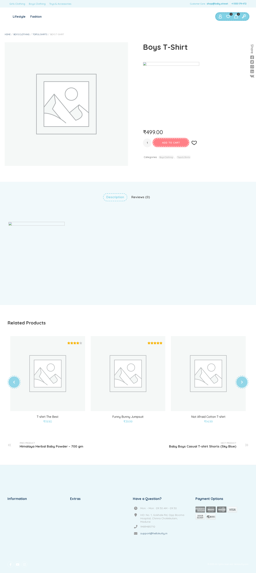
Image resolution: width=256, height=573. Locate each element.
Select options (39, 406)
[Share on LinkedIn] (252, 71)
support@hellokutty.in (153, 533)
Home (7, 34)
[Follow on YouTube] (17, 564)
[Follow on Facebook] (10, 564)
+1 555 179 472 (238, 3)
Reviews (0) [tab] (140, 197)
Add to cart (171, 142)
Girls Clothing (17, 3)
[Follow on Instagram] (24, 564)
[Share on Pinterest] (252, 67)
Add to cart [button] (119, 406)
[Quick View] (48, 406)
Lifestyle (19, 16)
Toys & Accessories (60, 3)
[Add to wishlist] (194, 142)
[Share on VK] (252, 76)
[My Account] (220, 16)
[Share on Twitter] (252, 62)
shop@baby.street (217, 3)
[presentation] (14, 382)
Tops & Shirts (40, 34)
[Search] (244, 16)
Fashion (36, 16)
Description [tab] (115, 197)
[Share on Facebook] (252, 57)
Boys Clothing (37, 3)
